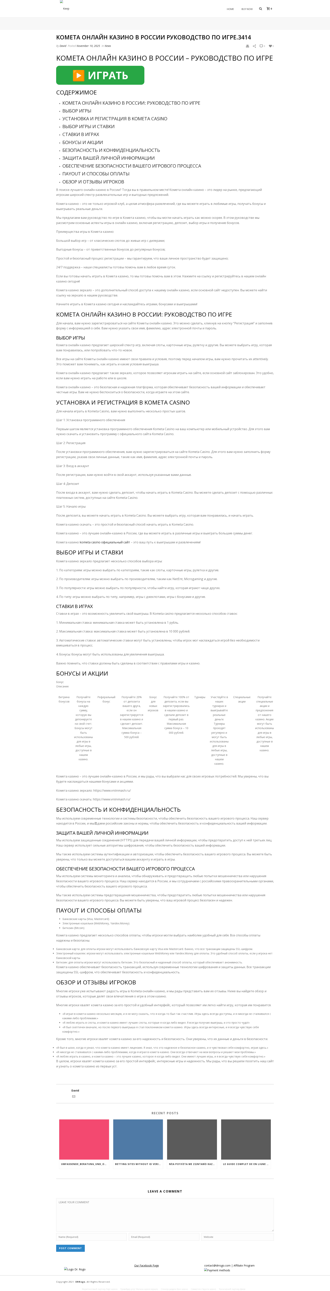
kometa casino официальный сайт (105, 542)
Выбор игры (76, 110)
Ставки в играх (80, 134)
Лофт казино (111, 1289)
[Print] (247, 46)
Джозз (242, 1289)
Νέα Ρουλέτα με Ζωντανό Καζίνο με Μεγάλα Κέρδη (193, 1164)
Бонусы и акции (82, 142)
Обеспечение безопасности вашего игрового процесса (131, 166)
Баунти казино (209, 1289)
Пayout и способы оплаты (95, 173)
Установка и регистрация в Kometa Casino (114, 118)
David (63, 46)
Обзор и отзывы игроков (93, 181)
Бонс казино (182, 1289)
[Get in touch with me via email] (73, 1097)
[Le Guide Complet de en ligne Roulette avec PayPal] (246, 1139)
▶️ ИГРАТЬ (100, 75)
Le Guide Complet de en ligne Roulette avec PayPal (247, 1164)
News (108, 46)
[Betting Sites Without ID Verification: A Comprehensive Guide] (138, 1139)
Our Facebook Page (146, 1265)
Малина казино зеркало (147, 1289)
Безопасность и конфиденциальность (111, 150)
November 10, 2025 (88, 46)
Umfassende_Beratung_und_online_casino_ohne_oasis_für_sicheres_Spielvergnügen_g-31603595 (85, 1164)
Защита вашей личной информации (108, 158)
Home (230, 9)
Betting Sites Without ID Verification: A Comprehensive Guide (139, 1164)
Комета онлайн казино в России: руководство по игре (131, 103)
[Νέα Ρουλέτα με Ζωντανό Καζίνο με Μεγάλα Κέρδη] (192, 1139)
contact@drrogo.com (217, 1265)
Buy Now (247, 9)
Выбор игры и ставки (88, 126)
